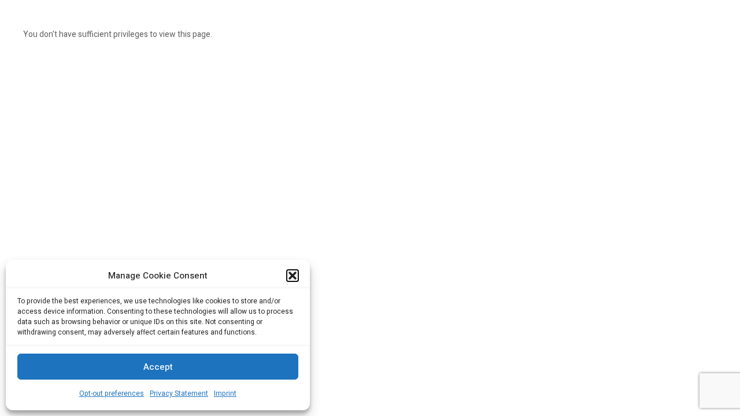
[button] (292, 275)
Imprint (225, 393)
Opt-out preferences (111, 393)
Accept (158, 367)
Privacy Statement (179, 393)
